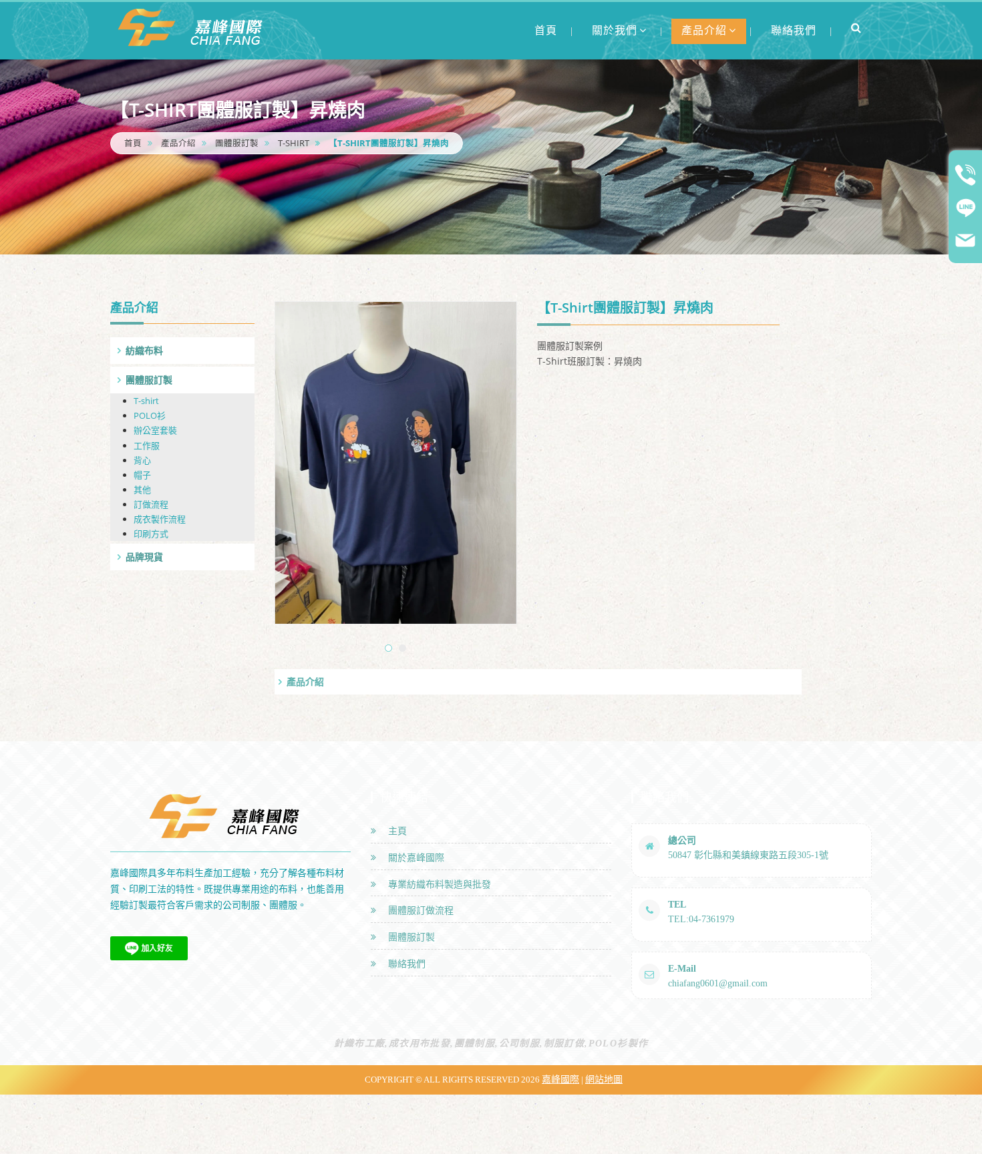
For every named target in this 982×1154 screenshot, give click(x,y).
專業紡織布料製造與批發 (437, 885)
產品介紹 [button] (704, 30)
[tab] (182, 350)
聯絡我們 (404, 964)
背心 (142, 460)
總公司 (682, 840)
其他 (142, 490)
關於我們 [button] (614, 30)
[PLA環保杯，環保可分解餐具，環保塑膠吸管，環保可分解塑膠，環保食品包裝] (193, 27)
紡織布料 (144, 350)
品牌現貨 (144, 556)
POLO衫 (150, 415)
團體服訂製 (237, 143)
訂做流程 (151, 504)
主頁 (395, 831)
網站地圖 (604, 1080)
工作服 (147, 445)
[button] (856, 27)
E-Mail (682, 969)
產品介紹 (178, 143)
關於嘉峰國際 (413, 858)
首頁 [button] (545, 30)
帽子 (142, 475)
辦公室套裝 (155, 430)
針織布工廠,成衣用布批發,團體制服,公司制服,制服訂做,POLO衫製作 (491, 1043)
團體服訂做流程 (418, 911)
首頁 (133, 143)
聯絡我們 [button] (793, 30)
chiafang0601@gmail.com (718, 983)
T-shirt (293, 143)
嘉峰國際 (560, 1080)
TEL (677, 905)
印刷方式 (151, 534)
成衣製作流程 (160, 519)
